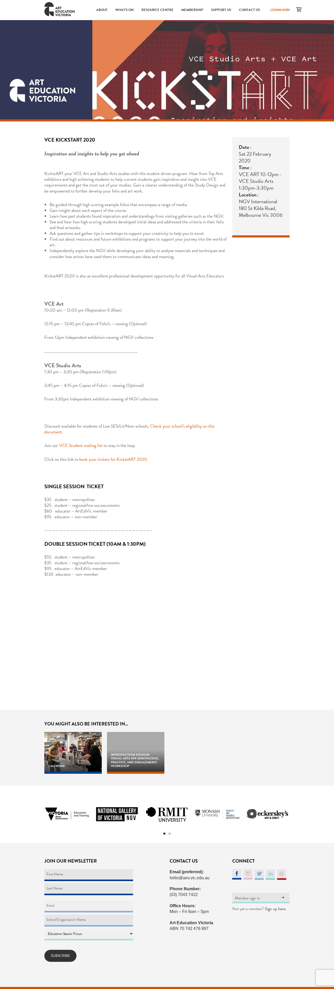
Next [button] (296, 814)
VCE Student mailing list (81, 445)
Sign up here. (275, 909)
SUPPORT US (221, 10)
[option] (66, 814)
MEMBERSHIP (192, 10)
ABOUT (102, 10)
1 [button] (164, 833)
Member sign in (247, 898)
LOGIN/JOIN (280, 10)
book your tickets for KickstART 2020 (113, 459)
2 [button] (169, 833)
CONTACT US (249, 10)
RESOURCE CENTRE (157, 10)
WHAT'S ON (124, 10)
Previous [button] (37, 814)
